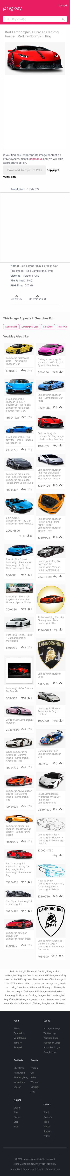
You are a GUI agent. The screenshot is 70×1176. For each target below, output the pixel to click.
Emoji (46, 1112)
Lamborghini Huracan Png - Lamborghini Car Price (50, 397)
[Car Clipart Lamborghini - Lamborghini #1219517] (19, 894)
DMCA (40, 1169)
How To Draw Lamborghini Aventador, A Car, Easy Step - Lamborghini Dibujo (51, 885)
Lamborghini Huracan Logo (49, 675)
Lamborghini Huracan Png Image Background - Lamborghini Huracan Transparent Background (19, 478)
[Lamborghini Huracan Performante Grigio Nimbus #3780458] (51, 698)
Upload (63, 5)
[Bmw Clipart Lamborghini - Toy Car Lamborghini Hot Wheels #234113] (19, 506)
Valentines (19, 1082)
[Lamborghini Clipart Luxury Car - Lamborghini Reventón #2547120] (19, 924)
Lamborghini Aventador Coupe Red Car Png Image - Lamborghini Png (19, 795)
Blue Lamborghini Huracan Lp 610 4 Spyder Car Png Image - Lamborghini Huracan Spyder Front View (19, 404)
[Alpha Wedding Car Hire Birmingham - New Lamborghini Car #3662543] (51, 599)
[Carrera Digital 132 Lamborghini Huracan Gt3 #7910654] (51, 738)
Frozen (34, 1068)
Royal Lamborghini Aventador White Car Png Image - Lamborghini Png (49, 798)
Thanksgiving (21, 1077)
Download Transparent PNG (24, 170)
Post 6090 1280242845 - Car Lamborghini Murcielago (19, 637)
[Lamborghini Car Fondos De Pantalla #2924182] (19, 670)
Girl (32, 1072)
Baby (33, 1077)
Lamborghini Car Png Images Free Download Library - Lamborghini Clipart (18, 830)
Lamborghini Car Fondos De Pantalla (19, 690)
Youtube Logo (50, 1037)
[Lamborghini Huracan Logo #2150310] (51, 654)
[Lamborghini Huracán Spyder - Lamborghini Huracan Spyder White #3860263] (19, 588)
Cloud (17, 1107)
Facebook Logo (51, 1042)
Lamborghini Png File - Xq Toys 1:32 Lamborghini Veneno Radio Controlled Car (50, 565)
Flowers (47, 1117)
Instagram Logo (51, 1028)
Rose (46, 1121)
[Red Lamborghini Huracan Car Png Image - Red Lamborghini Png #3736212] (51, 423)
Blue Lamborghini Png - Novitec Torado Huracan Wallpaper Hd (19, 440)
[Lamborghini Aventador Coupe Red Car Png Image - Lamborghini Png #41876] (19, 781)
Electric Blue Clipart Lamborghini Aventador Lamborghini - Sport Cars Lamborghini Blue (19, 563)
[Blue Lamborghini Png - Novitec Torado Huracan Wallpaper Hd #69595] (19, 430)
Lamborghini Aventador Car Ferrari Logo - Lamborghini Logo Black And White (51, 945)
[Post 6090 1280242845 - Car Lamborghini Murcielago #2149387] (19, 624)
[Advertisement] (35, 112)
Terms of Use (53, 1169)
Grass (17, 1117)
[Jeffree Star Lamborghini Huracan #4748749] (19, 711)
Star (16, 1121)
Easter (17, 1086)
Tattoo (46, 1136)
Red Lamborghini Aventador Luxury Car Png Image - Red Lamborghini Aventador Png (19, 869)
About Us (15, 1169)
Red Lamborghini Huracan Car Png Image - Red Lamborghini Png (51, 436)
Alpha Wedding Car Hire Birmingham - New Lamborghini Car (51, 620)
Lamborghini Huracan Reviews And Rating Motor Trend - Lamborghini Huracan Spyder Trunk (49, 524)
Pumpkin (18, 1047)
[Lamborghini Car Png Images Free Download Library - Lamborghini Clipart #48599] (19, 819)
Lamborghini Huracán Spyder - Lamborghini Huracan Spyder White (18, 599)
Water (46, 1126)
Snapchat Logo (51, 1047)
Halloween (19, 1072)
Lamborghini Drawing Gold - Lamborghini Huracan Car (17, 361)
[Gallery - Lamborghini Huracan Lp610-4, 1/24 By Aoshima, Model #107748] (51, 349)
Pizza (17, 1028)
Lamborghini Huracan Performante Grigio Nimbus (49, 711)
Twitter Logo (50, 1033)
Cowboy (34, 1086)
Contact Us (28, 1169)
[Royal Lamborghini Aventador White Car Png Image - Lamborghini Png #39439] (51, 781)
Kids (32, 1091)
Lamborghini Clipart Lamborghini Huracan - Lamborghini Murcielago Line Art (51, 839)
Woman (34, 1082)
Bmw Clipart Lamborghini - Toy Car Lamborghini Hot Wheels (19, 520)
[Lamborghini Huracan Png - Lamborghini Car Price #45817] (51, 386)
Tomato (18, 1042)
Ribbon (47, 1131)
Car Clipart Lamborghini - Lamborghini (19, 903)
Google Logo (50, 1052)
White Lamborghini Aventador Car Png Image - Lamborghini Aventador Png (17, 756)
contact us (35, 158)
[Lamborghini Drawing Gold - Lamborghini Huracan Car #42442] (19, 349)
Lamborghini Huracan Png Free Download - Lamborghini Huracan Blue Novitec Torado (49, 474)
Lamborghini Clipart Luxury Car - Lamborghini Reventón (18, 935)
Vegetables (20, 1037)
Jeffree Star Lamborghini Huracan (19, 721)
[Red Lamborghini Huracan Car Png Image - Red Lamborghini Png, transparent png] (35, 58)
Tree (16, 1126)
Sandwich (19, 1033)
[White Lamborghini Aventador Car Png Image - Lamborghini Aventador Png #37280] (19, 743)
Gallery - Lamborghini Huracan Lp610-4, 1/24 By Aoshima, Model (50, 362)
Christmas (19, 1068)
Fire (16, 1112)
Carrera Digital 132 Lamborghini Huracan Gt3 (49, 753)
